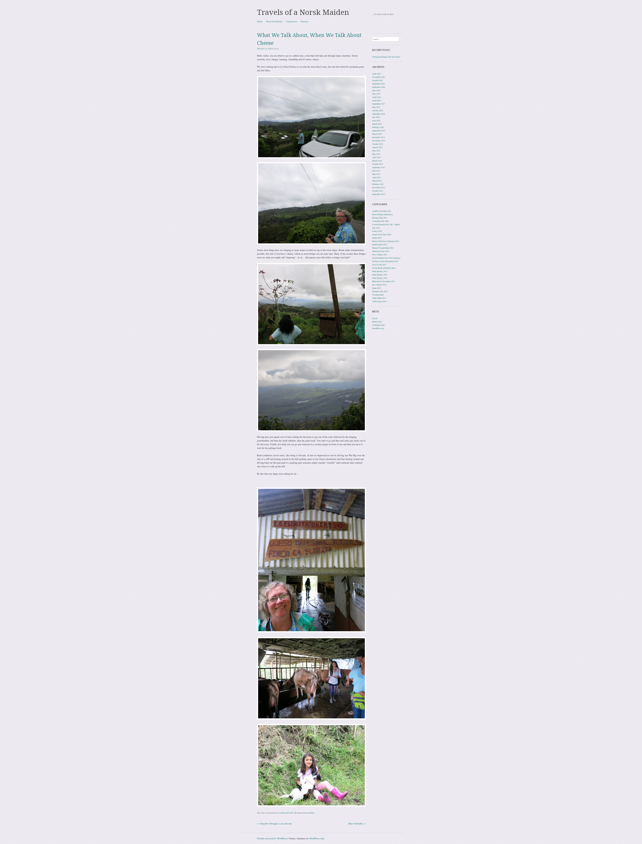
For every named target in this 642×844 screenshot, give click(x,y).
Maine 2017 (377, 237)
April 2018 (376, 100)
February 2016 (378, 127)
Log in (374, 318)
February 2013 (378, 184)
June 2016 (376, 120)
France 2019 (377, 231)
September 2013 (378, 167)
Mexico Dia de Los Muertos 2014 (385, 241)
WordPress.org (378, 328)
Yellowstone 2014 (379, 301)
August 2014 (377, 147)
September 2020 (378, 87)
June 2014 (376, 150)
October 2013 (377, 164)
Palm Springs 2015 (379, 274)
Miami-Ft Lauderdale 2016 (382, 247)
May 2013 (376, 174)
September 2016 (378, 113)
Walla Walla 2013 (379, 298)
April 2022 (376, 73)
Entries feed (377, 321)
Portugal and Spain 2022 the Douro (386, 56)
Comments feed (378, 325)
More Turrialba (357, 823)
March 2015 (377, 133)
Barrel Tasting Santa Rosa (382, 214)
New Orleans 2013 (379, 254)
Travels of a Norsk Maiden (303, 12)
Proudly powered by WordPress (272, 838)
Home (259, 21)
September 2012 (378, 194)
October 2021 (377, 80)
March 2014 (377, 160)
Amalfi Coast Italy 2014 (381, 211)
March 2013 (377, 180)
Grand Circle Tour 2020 (381, 234)
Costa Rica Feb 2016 (285, 812)
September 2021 (378, 83)
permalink (310, 812)
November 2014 (378, 140)
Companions (291, 21)
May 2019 (376, 93)
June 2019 (376, 90)
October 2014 (377, 144)
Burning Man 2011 (379, 217)
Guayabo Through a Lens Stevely (274, 823)
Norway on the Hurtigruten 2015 (385, 261)
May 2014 (376, 154)
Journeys (305, 21)
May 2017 (376, 107)
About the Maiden (274, 21)
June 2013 (376, 170)
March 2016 (377, 123)
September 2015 (378, 130)
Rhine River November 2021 (383, 281)
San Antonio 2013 (379, 284)
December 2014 (378, 137)
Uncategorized (378, 294)
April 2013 (376, 177)
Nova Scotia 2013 (379, 264)
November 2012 (378, 187)
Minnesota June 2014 (380, 251)
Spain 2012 (376, 288)
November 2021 (378, 77)
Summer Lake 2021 (380, 291)
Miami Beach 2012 (379, 244)
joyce (277, 48)
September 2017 (378, 103)
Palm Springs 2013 (379, 271)
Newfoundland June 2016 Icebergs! (386, 257)
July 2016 (376, 117)
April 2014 (376, 157)
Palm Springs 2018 (379, 278)
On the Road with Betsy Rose (384, 267)
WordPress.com (316, 838)
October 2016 (377, 110)
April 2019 (376, 97)
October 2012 (377, 190)
